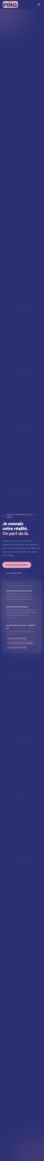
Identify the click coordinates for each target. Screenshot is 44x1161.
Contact (7, 27)
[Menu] (39, 4)
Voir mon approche (13, 573)
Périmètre (8, 20)
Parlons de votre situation (16, 565)
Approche (8, 13)
